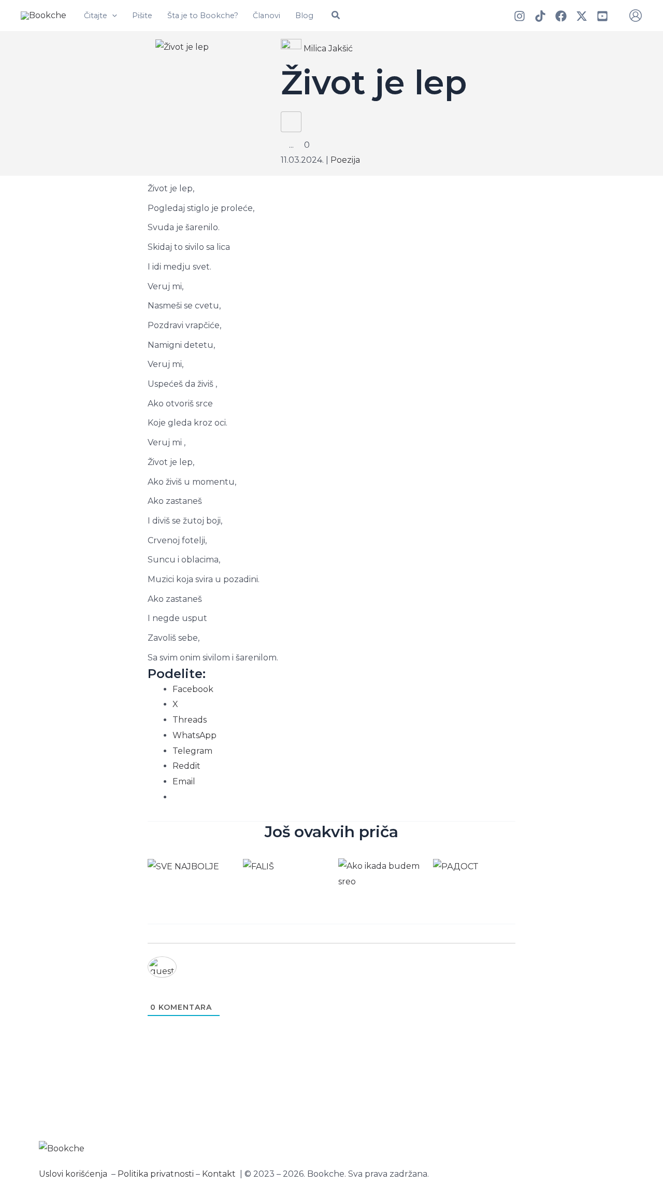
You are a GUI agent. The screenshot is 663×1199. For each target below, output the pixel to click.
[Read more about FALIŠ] (258, 866)
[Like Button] (291, 122)
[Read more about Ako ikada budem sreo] (379, 873)
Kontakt (219, 1174)
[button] (112, 15)
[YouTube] (602, 16)
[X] (581, 16)
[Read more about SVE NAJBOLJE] (183, 866)
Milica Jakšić (328, 48)
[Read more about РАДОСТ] (455, 866)
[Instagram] (519, 16)
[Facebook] (561, 16)
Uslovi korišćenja (73, 1174)
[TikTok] (540, 16)
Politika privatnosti (156, 1174)
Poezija (345, 160)
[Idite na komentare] (300, 145)
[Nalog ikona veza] (635, 15)
